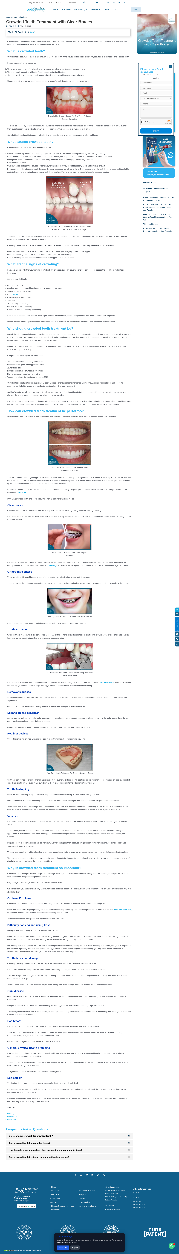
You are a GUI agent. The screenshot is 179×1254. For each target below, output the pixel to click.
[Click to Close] (170, 66)
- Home (53, 1187)
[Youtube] (97, 3)
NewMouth (11, 1120)
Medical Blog (79, 9)
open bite (127, 910)
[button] (136, 9)
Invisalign (53, 565)
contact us (21, 493)
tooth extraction (107, 683)
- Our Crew (54, 1195)
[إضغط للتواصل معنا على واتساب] (172, 1246)
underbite (14, 294)
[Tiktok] (119, 3)
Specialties (66, 9)
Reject (75, 1248)
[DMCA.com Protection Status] (9, 1250)
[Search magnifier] (84, 2)
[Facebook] (108, 3)
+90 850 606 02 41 (139, 1207)
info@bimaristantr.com (112, 1209)
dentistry (9, 17)
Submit (156, 131)
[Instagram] (81, 1175)
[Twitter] (125, 3)
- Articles (53, 1202)
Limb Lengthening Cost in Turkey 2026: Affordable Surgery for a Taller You (158, 217)
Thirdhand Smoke (150, 224)
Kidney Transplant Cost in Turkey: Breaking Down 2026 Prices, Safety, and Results (158, 207)
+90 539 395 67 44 (139, 1204)
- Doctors (81, 1198)
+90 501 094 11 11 (139, 1201)
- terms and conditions (87, 1206)
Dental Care (12, 1117)
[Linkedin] (114, 3)
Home (55, 9)
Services (94, 9)
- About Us (54, 1191)
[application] (86, 9)
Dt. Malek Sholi (12, 26)
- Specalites (55, 1198)
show (31, 32)
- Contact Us (55, 1210)
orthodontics (20, 17)
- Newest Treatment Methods (62, 1206)
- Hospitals (82, 1195)
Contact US (109, 9)
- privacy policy (84, 1202)
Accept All (62, 1248)
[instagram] (102, 3)
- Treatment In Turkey (86, 1191)
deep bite (118, 910)
